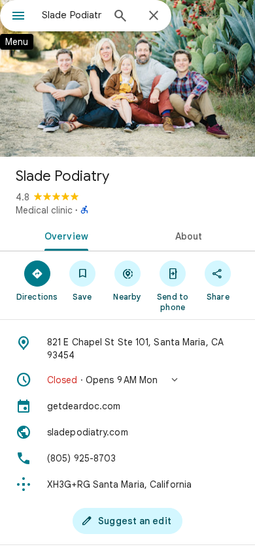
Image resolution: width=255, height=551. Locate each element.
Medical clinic (44, 210)
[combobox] (72, 15)
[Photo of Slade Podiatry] (127, 78)
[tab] (64, 235)
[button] (127, 380)
